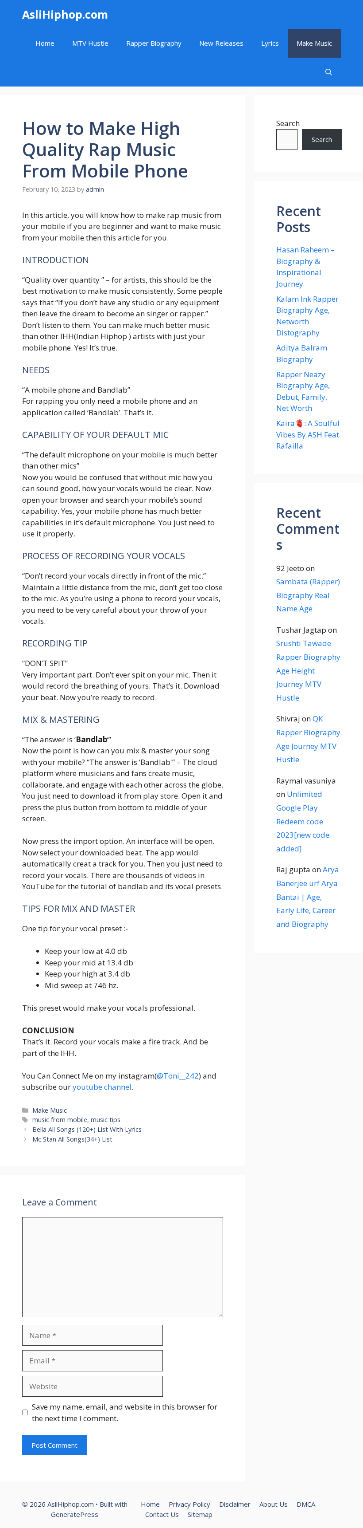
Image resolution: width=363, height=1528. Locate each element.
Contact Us (162, 1514)
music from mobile (59, 1119)
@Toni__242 (178, 1076)
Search (288, 123)
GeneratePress (74, 1514)
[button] (329, 72)
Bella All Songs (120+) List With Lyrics (87, 1129)
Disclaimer (235, 1504)
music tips (105, 1119)
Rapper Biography (154, 43)
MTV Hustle (90, 43)
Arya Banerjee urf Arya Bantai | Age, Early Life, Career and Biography (307, 896)
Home (44, 43)
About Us (273, 1504)
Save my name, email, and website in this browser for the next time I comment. (124, 1412)
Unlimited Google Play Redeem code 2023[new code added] (302, 821)
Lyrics (270, 43)
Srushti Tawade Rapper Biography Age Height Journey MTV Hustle (308, 670)
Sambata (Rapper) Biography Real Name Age (308, 595)
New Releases (221, 43)
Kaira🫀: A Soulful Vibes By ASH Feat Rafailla (308, 434)
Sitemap (200, 1514)
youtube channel (102, 1087)
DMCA (306, 1504)
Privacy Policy (189, 1504)
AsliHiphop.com (65, 14)
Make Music (314, 43)
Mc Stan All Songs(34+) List (72, 1139)
